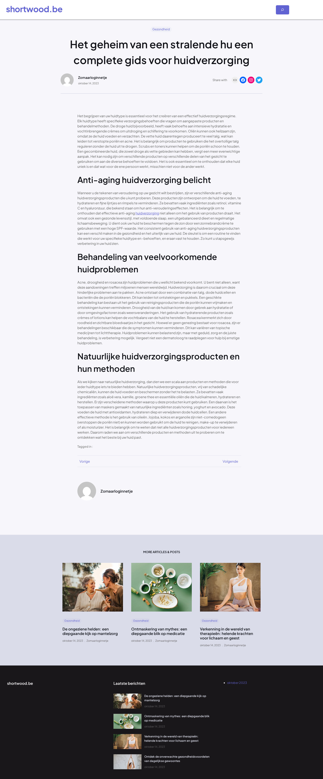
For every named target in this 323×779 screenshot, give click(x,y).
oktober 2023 (237, 683)
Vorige (84, 461)
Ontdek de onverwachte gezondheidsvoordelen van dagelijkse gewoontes (177, 759)
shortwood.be (34, 9)
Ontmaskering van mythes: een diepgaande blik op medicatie (159, 631)
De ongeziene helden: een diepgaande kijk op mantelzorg (90, 631)
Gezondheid (161, 29)
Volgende (230, 461)
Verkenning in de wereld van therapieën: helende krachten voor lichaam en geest (226, 633)
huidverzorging (147, 213)
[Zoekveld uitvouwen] (282, 9)
